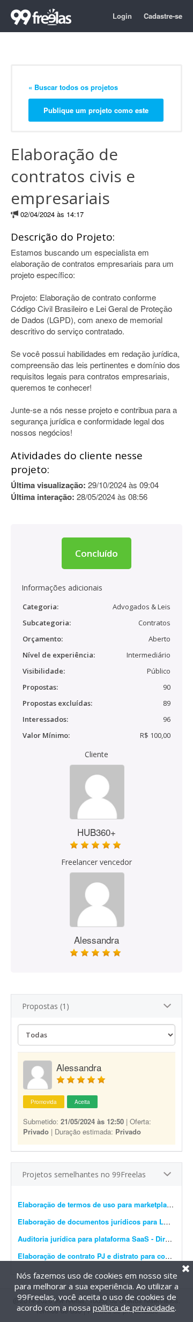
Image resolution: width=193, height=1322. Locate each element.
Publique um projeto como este (96, 110)
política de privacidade (134, 1307)
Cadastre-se (163, 16)
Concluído (96, 553)
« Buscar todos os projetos (73, 87)
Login (122, 16)
